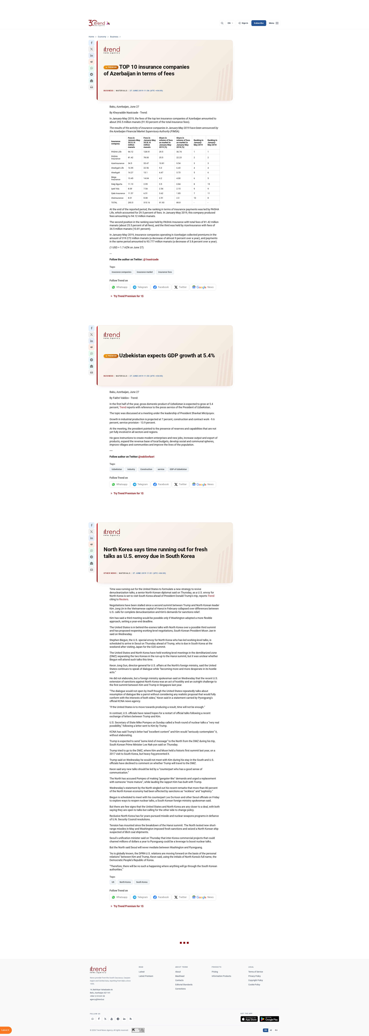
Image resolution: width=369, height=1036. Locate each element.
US (113, 882)
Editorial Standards (183, 984)
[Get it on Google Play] (269, 1019)
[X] (105, 1019)
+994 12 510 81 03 (97, 996)
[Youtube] (111, 1019)
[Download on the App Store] (249, 1019)
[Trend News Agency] (98, 969)
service (161, 469)
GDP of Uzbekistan (178, 469)
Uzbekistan (117, 469)
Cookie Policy (254, 984)
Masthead (179, 976)
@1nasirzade (151, 259)
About (178, 972)
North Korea (125, 882)
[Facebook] (98, 1019)
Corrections (180, 989)
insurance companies (121, 272)
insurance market (145, 272)
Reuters (123, 599)
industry (131, 469)
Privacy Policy (254, 976)
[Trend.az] (99, 23)
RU (276, 1030)
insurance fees (165, 272)
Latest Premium (146, 976)
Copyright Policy (255, 980)
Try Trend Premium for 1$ (128, 296)
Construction (146, 469)
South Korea (141, 882)
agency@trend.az (97, 999)
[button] (91, 43)
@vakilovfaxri (146, 456)
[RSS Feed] (130, 1019)
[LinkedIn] (124, 1019)
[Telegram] (118, 1019)
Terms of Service (255, 972)
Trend (123, 407)
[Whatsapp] (92, 1019)
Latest (142, 972)
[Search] (222, 23)
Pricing (215, 972)
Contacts (179, 980)
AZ (271, 1030)
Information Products (221, 976)
